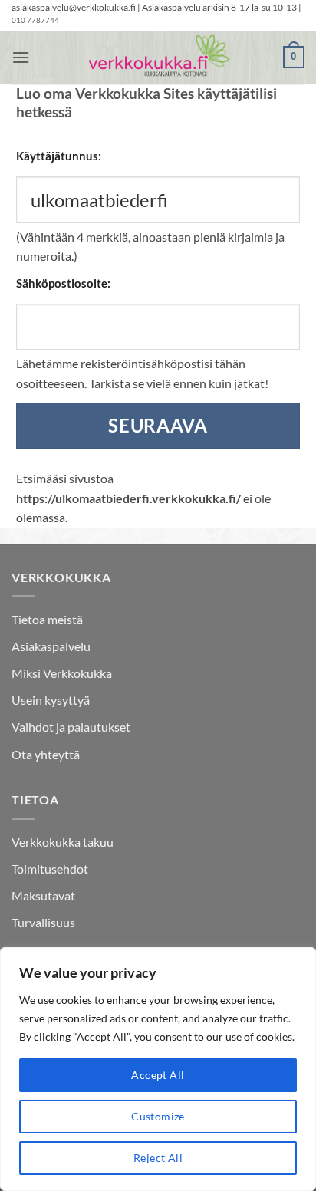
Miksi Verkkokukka (62, 673)
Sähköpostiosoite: (63, 283)
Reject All (158, 1157)
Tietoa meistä (47, 619)
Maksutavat (43, 895)
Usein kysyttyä (51, 700)
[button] (21, 57)
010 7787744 (35, 20)
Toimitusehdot (50, 868)
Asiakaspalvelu (51, 646)
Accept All (157, 1074)
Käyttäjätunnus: (58, 156)
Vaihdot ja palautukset (71, 726)
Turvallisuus (43, 922)
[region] (158, 1069)
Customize (158, 1116)
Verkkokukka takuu (63, 841)
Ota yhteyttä (46, 754)
